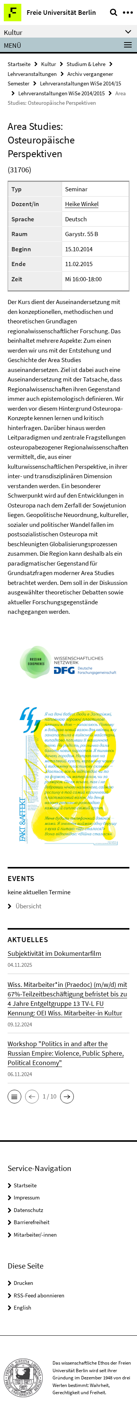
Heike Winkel (82, 204)
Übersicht (28, 906)
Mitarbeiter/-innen (35, 1234)
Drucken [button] (23, 1282)
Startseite (19, 64)
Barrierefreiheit (31, 1222)
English (22, 1307)
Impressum (27, 1197)
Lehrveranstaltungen (32, 73)
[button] (14, 1096)
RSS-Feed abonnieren (39, 1295)
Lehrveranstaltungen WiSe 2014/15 (80, 83)
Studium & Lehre (86, 64)
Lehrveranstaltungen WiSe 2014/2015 (61, 93)
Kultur (48, 64)
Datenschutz (28, 1210)
